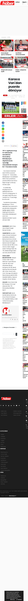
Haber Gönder (16, 415)
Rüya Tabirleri (4, 482)
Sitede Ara (3, 476)
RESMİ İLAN (3, 446)
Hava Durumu (4, 452)
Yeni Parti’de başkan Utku (25, 301)
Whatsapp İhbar (17, 413)
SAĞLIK (17, 2)
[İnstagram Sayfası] (7, 405)
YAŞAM (2, 440)
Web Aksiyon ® (12, 495)
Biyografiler (3, 480)
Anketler (3, 478)
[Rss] (15, 405)
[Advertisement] (14, 21)
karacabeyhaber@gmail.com (9, 317)
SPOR (9, 37)
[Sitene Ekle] (20, 405)
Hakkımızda (3, 411)
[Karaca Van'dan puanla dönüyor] (10, 107)
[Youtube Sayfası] (9, 405)
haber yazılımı (12, 492)
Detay (13, 599)
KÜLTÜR (2, 442)
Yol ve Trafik (4, 454)
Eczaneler (3, 458)
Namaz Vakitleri (5, 456)
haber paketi (20, 492)
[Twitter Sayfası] (4, 405)
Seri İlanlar (3, 466)
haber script (13, 494)
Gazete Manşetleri (5, 470)
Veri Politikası (4, 415)
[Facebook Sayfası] (1, 405)
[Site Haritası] (17, 405)
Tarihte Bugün (4, 462)
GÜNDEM (3, 436)
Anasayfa (3, 37)
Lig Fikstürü (3, 460)
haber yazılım (6, 494)
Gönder (16, 334)
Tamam (19, 599)
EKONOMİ (3, 438)
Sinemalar (3, 464)
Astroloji (3, 484)
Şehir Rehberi (4, 468)
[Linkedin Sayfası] (12, 405)
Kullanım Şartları (17, 411)
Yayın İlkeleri (4, 413)
